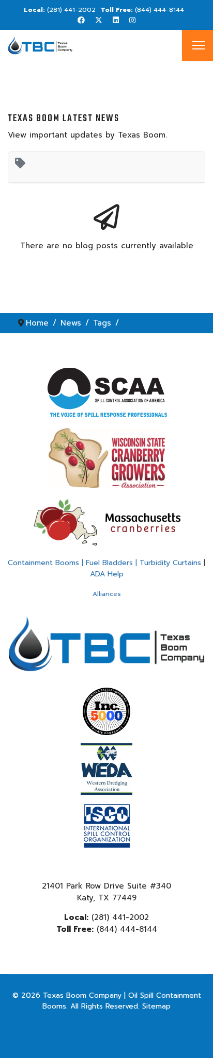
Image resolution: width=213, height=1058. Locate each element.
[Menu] (198, 45)
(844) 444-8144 (159, 9)
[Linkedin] (116, 20)
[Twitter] (98, 20)
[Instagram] (132, 20)
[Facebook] (81, 20)
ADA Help (107, 574)
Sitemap (156, 1006)
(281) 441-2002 (71, 9)
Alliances (107, 594)
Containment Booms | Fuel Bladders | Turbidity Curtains (104, 562)
